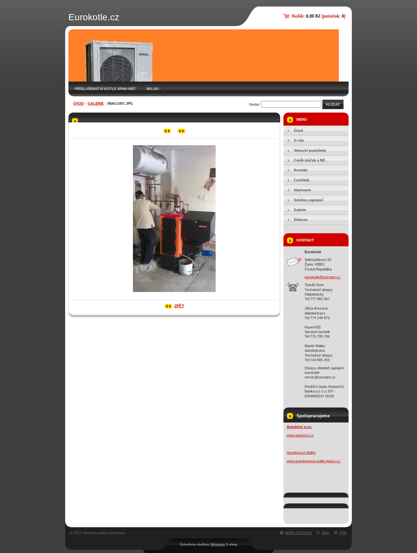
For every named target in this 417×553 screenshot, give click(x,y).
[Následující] (182, 131)
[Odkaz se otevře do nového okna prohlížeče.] (174, 294)
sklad (152, 89)
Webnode (217, 544)
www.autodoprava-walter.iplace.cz (313, 461)
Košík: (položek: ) (318, 16)
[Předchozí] (167, 131)
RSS (325, 533)
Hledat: (254, 104)
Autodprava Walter (301, 452)
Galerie (96, 103)
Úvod (78, 103)
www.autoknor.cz (300, 435)
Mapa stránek (298, 533)
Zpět (179, 306)
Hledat (333, 104)
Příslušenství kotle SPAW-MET (105, 89)
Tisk (343, 533)
